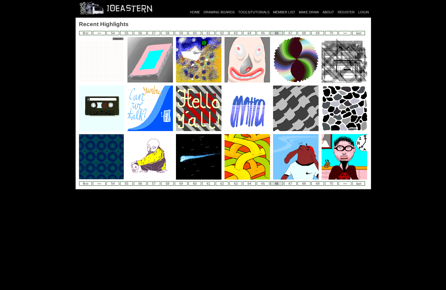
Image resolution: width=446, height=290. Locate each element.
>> (345, 33)
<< (99, 33)
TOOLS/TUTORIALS (253, 12)
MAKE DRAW (309, 12)
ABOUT (328, 12)
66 (277, 33)
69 (317, 33)
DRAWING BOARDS (219, 12)
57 (154, 33)
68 (304, 33)
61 (208, 33)
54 (113, 33)
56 (140, 33)
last (358, 33)
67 (290, 33)
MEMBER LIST (284, 12)
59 (181, 33)
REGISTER (346, 12)
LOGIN (363, 12)
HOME (195, 12)
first (85, 33)
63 (236, 33)
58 (167, 33)
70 (331, 33)
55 (126, 33)
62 (222, 33)
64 (249, 33)
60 (195, 33)
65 (263, 33)
